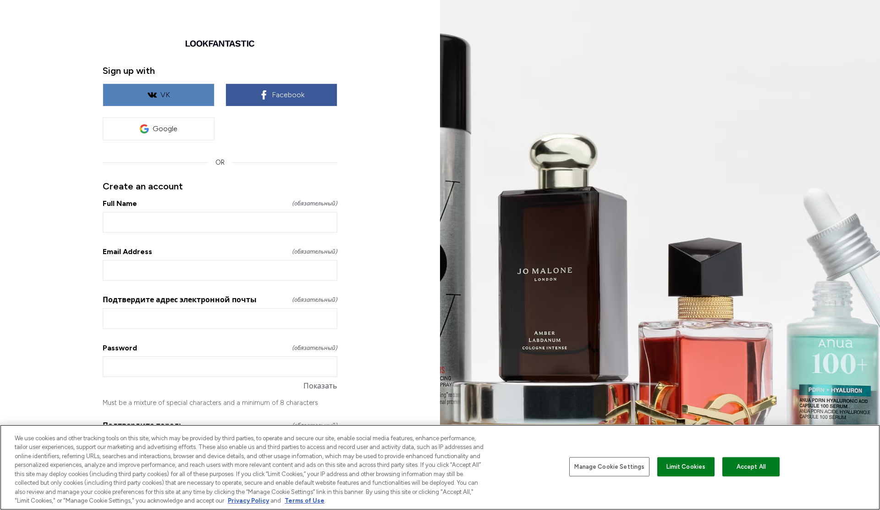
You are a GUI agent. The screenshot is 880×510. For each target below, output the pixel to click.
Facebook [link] (288, 94)
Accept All (751, 466)
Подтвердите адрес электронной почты (220, 299)
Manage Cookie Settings (609, 466)
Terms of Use (304, 500)
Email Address (220, 251)
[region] (440, 467)
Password (220, 348)
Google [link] (165, 128)
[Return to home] (220, 43)
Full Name (220, 203)
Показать (320, 386)
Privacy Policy (248, 500)
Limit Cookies (685, 466)
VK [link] (165, 94)
